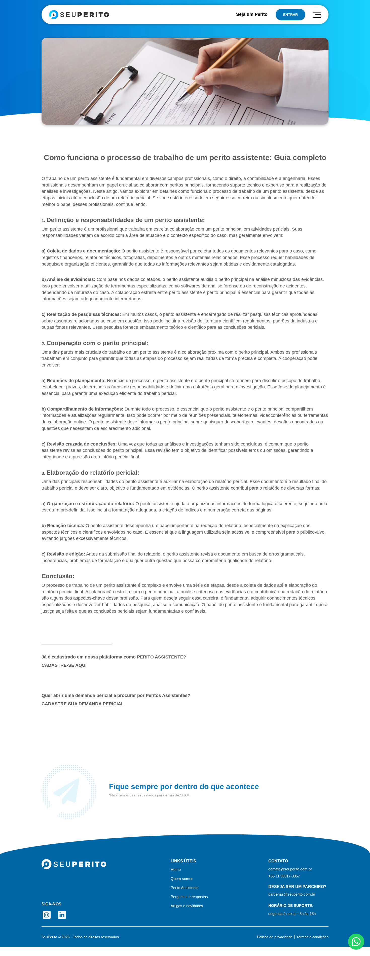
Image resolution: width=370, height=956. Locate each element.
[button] (284, 876)
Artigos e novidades (187, 906)
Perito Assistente (184, 888)
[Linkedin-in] (62, 915)
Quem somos (182, 879)
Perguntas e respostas (189, 897)
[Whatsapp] (356, 942)
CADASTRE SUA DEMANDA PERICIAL (83, 703)
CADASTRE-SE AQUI (64, 665)
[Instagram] (47, 915)
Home (176, 870)
